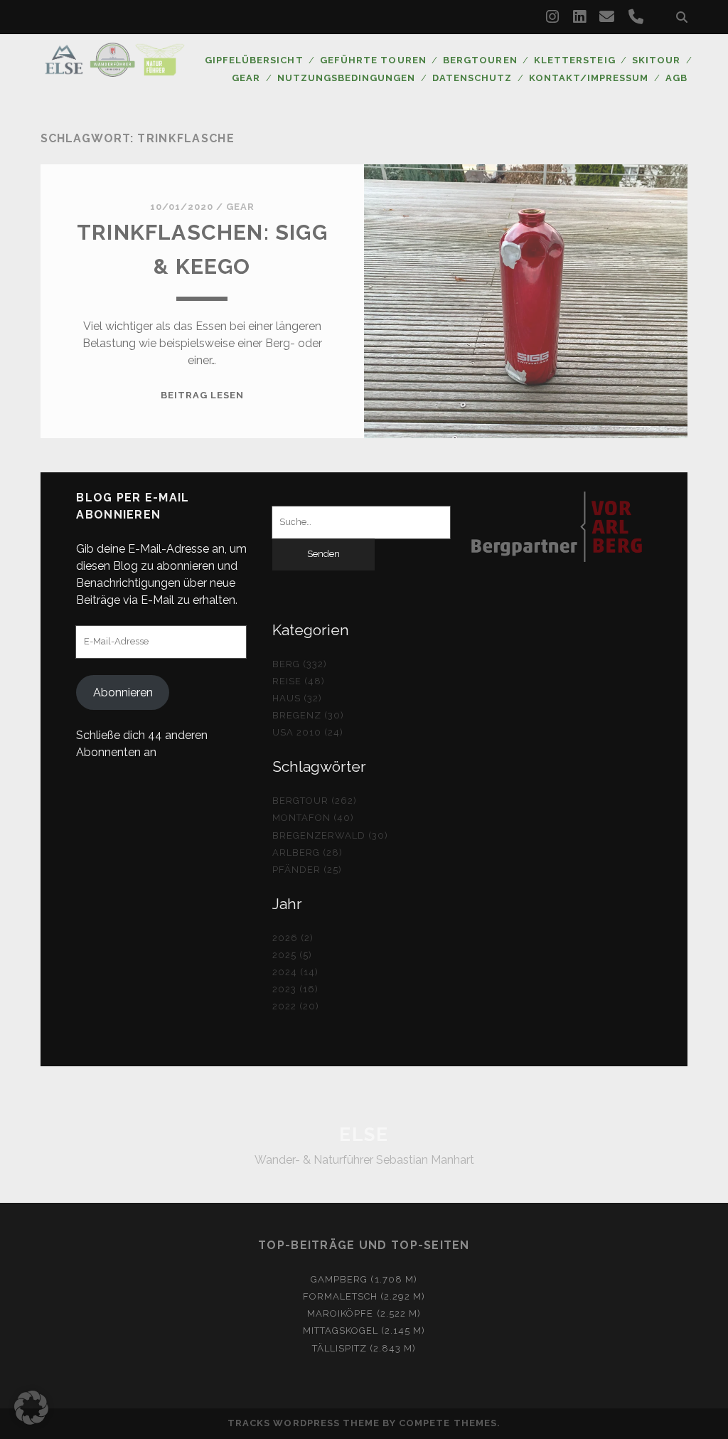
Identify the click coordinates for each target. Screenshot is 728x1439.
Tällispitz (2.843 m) (364, 1348)
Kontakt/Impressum (589, 78)
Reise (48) (298, 681)
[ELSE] (114, 70)
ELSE (363, 1134)
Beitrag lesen (203, 395)
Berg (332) (299, 664)
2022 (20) (295, 1006)
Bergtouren (480, 60)
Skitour (656, 60)
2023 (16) (295, 989)
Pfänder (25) (307, 869)
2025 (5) (292, 955)
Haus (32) (297, 698)
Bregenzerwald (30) (330, 835)
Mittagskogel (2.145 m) (364, 1330)
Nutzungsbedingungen (346, 78)
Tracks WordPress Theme (304, 1423)
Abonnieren (123, 692)
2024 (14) (295, 972)
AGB (676, 78)
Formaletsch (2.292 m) (364, 1296)
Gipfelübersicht (254, 60)
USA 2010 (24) (308, 732)
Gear (246, 78)
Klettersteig (575, 60)
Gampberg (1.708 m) (364, 1279)
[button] (31, 1407)
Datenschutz (472, 78)
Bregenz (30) (308, 715)
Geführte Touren (373, 60)
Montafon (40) (313, 817)
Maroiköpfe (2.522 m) (364, 1313)
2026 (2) (293, 938)
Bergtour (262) (315, 800)
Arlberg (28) (307, 852)
